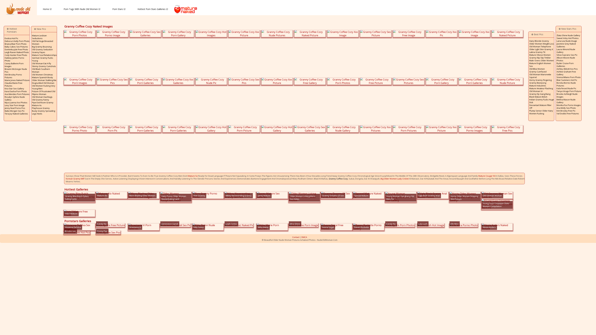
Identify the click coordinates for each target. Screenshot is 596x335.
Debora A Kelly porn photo (17, 41)
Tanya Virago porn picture (569, 91)
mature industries (537, 85)
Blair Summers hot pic (567, 80)
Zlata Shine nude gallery (568, 35)
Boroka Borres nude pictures (566, 84)
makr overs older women (541, 60)
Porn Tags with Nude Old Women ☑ (82, 9)
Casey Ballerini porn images (14, 65)
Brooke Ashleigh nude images (567, 95)
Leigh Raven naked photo (17, 52)
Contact (295, 237)
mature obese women (540, 55)
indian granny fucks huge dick (541, 101)
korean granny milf (75, 178)
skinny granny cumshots (44, 66)
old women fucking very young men (43, 87)
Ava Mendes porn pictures (17, 94)
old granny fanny (40, 99)
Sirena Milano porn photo (569, 77)
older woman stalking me (44, 80)
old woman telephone (540, 46)
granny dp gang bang (539, 94)
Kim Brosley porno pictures (13, 76)
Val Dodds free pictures (568, 113)
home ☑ (47, 9)
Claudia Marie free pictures (13, 84)
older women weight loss (541, 43)
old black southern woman (41, 70)
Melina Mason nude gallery (566, 101)
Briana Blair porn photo (16, 43)
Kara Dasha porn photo (16, 91)
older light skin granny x (541, 49)
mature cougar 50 (486, 175)
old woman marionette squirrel (540, 76)
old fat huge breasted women (42, 42)
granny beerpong (537, 82)
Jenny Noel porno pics (15, 108)
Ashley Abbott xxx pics (567, 68)
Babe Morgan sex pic (15, 110)
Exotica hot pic (11, 38)
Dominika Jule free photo (16, 49)
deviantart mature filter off (540, 106)
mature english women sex (540, 64)
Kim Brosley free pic (566, 110)
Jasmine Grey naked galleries (566, 45)
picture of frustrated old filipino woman (43, 93)
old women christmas (42, 74)
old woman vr (536, 91)
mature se (193, 175)
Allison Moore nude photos (566, 59)
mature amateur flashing (541, 88)
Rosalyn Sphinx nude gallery (15, 98)
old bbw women (537, 68)
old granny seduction (42, 49)
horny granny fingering (540, 80)
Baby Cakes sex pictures (16, 46)
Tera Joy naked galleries (16, 113)
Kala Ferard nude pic (566, 88)
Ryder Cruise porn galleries (565, 64)
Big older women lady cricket (395, 178)
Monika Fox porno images (569, 105)
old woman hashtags (42, 97)
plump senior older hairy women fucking (541, 112)
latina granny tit (537, 52)
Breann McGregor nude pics (16, 70)
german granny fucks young (42, 59)
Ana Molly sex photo (566, 108)
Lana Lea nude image (567, 41)
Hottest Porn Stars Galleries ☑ (153, 9)
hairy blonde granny (539, 41)
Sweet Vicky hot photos (568, 38)
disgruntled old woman (43, 83)
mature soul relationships (44, 55)
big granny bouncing (42, 46)
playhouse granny (41, 108)
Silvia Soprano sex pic (567, 55)
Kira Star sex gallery (14, 88)
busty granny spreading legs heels (43, 112)
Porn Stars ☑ (119, 9)
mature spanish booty (42, 77)
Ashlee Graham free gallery (566, 73)
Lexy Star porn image (15, 105)
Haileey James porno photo (14, 59)
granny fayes (38, 52)
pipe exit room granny (42, 102)
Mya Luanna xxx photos (16, 102)
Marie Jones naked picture (17, 80)
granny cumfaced (537, 71)
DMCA (304, 237)
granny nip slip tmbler (540, 57)
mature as (37, 105)
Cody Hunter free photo (16, 55)
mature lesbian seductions (39, 37)
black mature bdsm (538, 96)
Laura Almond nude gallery (566, 51)
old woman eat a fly (41, 63)
